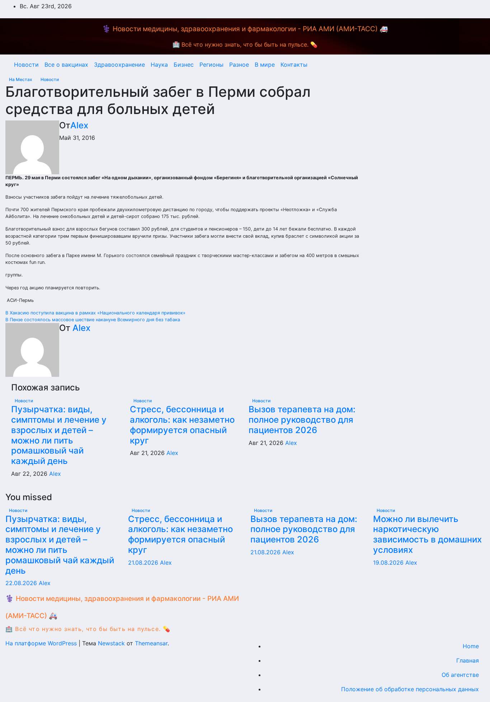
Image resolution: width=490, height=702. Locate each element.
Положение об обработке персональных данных (410, 689)
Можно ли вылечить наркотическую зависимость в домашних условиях (427, 534)
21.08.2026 (144, 562)
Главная (467, 660)
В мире (265, 64)
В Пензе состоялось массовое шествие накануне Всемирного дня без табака (92, 319)
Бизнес (184, 64)
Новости (26, 64)
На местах (21, 79)
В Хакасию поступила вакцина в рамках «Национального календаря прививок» (95, 313)
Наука (159, 64)
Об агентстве (460, 674)
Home (471, 646)
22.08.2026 (22, 583)
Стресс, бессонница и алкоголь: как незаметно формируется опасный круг (182, 424)
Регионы (211, 64)
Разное (239, 64)
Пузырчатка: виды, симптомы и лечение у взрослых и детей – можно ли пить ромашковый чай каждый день (59, 435)
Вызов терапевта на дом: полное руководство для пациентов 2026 (302, 419)
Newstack (111, 643)
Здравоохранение (119, 64)
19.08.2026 (389, 562)
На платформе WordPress (42, 643)
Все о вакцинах (66, 64)
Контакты (294, 64)
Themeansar (151, 643)
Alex (79, 125)
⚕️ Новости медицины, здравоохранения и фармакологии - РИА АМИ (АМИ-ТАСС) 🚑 (245, 29)
